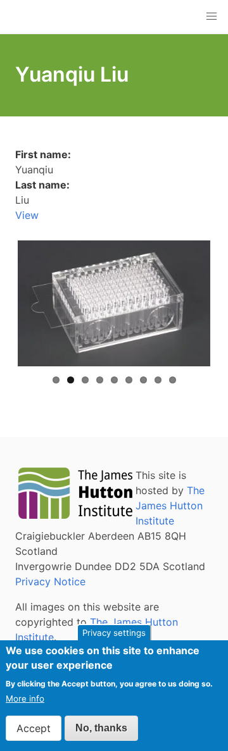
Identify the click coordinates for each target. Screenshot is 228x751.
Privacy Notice (50, 581)
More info (25, 698)
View (27, 215)
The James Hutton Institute (170, 505)
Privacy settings (114, 633)
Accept (33, 728)
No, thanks (101, 728)
